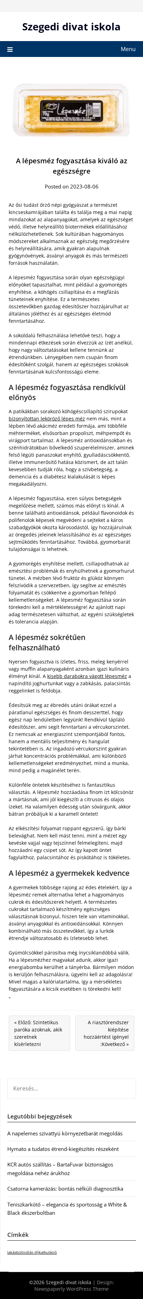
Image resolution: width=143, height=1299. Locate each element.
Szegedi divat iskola (71, 26)
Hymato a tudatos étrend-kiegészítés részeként (63, 1148)
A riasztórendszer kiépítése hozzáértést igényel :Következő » (106, 1033)
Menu (128, 49)
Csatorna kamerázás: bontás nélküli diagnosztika (65, 1188)
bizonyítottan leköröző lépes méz (47, 418)
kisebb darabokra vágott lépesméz (87, 676)
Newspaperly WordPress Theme (71, 1289)
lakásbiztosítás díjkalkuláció (32, 1252)
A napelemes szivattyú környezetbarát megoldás (65, 1133)
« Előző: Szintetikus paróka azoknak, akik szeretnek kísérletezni (38, 1033)
